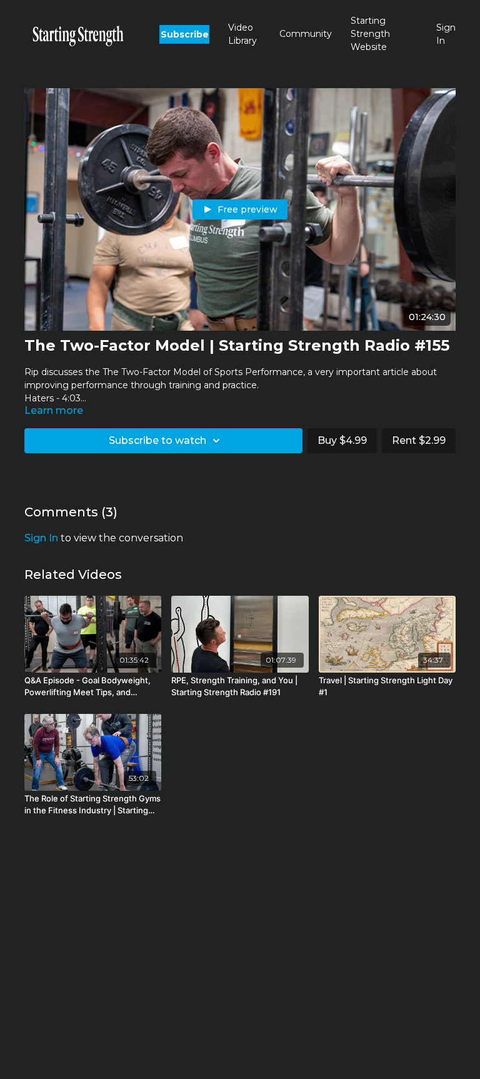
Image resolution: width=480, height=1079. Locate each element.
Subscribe (185, 34)
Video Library (242, 34)
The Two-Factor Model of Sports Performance (202, 372)
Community (305, 33)
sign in (41, 538)
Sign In (446, 34)
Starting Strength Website (370, 34)
